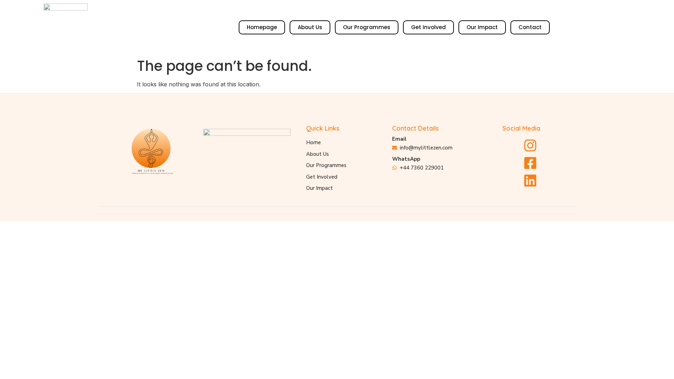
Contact (530, 27)
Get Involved (428, 27)
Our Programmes (366, 27)
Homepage (262, 27)
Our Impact (482, 27)
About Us (310, 27)
